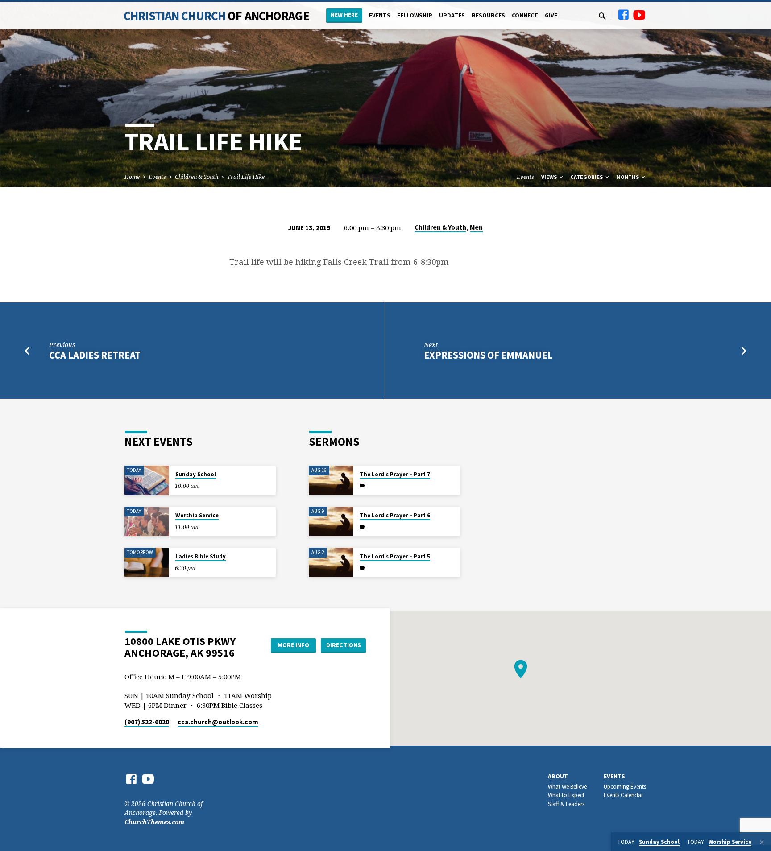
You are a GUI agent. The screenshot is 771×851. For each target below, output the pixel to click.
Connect (525, 15)
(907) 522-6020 (146, 722)
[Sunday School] (146, 481)
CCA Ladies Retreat (95, 355)
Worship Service (197, 515)
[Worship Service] (146, 522)
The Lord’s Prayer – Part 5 (395, 556)
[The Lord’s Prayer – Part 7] (331, 481)
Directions (343, 645)
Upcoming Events (625, 786)
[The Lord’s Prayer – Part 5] (331, 563)
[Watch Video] (362, 486)
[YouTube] (639, 14)
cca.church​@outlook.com (218, 722)
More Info (293, 645)
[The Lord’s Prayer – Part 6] (331, 522)
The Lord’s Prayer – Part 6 (395, 515)
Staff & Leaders (566, 804)
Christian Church (216, 16)
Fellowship (414, 15)
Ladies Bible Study (200, 556)
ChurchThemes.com (154, 822)
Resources (488, 15)
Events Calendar (623, 795)
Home (132, 177)
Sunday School (195, 474)
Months (628, 177)
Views (549, 177)
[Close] (762, 842)
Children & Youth (196, 177)
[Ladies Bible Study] (146, 563)
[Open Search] (602, 15)
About (558, 776)
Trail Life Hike (246, 177)
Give (551, 15)
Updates (452, 15)
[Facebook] (623, 14)
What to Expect (566, 795)
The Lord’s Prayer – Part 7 (395, 474)
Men (476, 227)
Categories (587, 177)
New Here (344, 15)
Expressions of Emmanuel (488, 355)
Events (379, 15)
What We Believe (567, 786)
